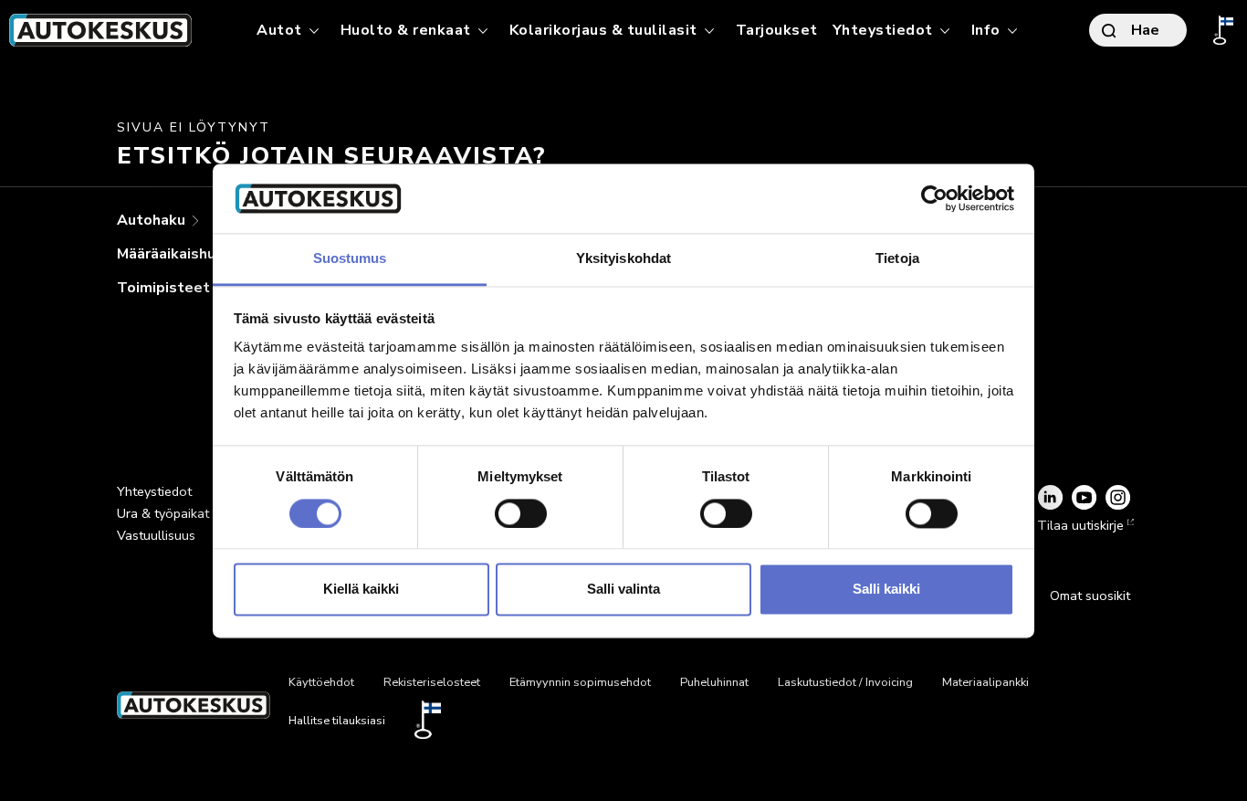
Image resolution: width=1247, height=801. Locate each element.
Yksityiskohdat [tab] (623, 259)
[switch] (521, 513)
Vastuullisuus (156, 535)
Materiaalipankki (985, 682)
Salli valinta (623, 589)
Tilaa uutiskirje (1080, 525)
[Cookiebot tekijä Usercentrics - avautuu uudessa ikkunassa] (934, 198)
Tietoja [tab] (897, 259)
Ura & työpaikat (163, 513)
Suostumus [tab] (350, 259)
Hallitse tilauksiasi (336, 720)
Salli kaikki (886, 589)
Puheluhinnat (714, 682)
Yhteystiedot (154, 491)
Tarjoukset (777, 30)
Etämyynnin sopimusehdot (580, 682)
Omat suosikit (1090, 595)
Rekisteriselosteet (431, 682)
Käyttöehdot (321, 682)
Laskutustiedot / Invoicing (845, 682)
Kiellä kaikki (361, 589)
